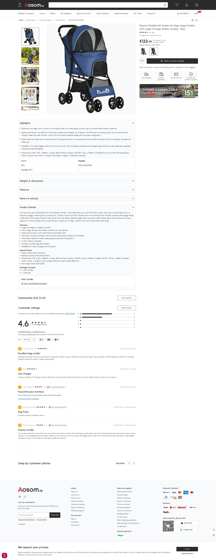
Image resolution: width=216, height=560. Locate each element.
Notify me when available (174, 61)
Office (52, 13)
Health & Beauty (121, 13)
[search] (165, 5)
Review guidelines (124, 507)
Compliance (121, 526)
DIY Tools (138, 13)
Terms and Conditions (26, 520)
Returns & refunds (124, 501)
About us (74, 492)
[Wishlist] (177, 4)
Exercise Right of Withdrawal (128, 523)
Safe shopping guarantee (127, 520)
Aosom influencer (77, 507)
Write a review (127, 308)
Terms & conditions (124, 511)
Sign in (73, 519)
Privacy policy (122, 517)
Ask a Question (127, 298)
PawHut (81, 161)
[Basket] (196, 4)
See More (120, 463)
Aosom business (77, 501)
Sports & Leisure (84, 13)
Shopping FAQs (123, 514)
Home (42, 13)
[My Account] (186, 5)
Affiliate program (77, 511)
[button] (77, 123)
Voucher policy (122, 495)
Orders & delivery (123, 498)
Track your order (123, 504)
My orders (75, 522)
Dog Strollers (60, 20)
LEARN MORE (70, 314)
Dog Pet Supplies (45, 20)
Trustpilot (21, 524)
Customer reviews (78, 504)
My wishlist (75, 525)
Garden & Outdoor (26, 13)
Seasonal (151, 13)
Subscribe (55, 515)
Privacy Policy (42, 520)
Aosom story (76, 498)
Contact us (75, 495)
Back (21, 20)
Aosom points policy (124, 492)
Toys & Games (102, 13)
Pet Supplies (66, 13)
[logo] (34, 5)
